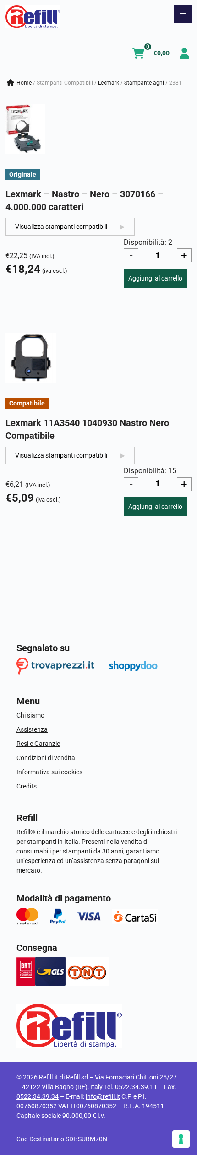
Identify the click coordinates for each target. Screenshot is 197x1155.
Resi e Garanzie (38, 743)
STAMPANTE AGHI (144, 83)
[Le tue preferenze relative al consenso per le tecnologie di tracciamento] (181, 1139)
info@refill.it (103, 1096)
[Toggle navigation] (183, 14)
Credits (26, 786)
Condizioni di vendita (45, 757)
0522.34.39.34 (37, 1096)
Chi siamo (30, 715)
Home (24, 83)
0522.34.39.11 (136, 1086)
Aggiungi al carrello (155, 278)
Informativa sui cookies (49, 772)
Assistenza (32, 729)
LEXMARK (108, 83)
